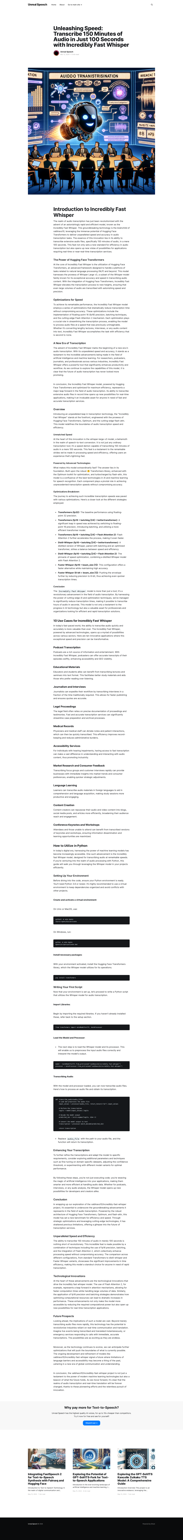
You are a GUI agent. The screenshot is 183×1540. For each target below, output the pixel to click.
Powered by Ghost (149, 1524)
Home (53, 5)
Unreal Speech (37, 4)
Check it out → (92, 1423)
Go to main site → (75, 5)
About (62, 5)
